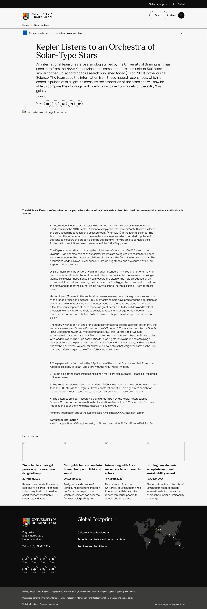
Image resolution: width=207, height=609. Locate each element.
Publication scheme (31, 597)
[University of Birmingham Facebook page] (52, 559)
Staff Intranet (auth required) (77, 591)
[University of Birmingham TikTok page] (25, 569)
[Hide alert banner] (181, 33)
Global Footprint (95, 519)
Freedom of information (76, 597)
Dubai (181, 4)
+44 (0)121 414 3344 (38, 546)
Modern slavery (43, 591)
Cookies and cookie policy (121, 597)
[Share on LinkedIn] (63, 103)
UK (172, 4)
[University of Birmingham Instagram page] (25, 559)
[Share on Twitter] (55, 103)
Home (25, 25)
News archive (41, 25)
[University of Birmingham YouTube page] (52, 569)
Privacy (25, 591)
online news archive (69, 33)
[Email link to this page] (71, 103)
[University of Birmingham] (37, 15)
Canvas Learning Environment (122, 591)
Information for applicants (53, 597)
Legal (32, 591)
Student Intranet (99, 591)
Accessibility (57, 591)
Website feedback (30, 604)
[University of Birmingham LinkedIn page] (34, 559)
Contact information (49, 604)
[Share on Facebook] (47, 103)
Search (158, 15)
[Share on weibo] (79, 103)
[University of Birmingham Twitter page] (43, 559)
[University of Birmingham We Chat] (43, 569)
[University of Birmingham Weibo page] (34, 569)
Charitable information (98, 597)
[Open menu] (181, 15)
